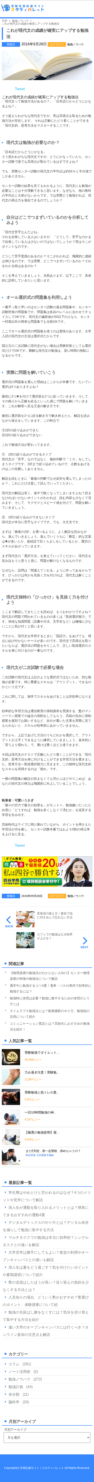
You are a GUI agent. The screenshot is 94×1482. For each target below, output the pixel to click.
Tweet (20, 89)
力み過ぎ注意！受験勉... (42, 1072)
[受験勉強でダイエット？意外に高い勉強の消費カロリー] (11, 1063)
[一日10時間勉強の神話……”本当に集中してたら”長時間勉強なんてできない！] (11, 1123)
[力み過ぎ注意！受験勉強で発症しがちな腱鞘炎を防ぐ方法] (11, 1083)
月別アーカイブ (15, 1429)
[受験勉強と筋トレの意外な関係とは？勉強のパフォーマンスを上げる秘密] (11, 1103)
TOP (4, 21)
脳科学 (13, 1402)
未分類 (13, 1394)
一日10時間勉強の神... (41, 1112)
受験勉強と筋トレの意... (42, 1092)
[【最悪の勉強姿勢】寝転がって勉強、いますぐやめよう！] (11, 1143)
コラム (13, 1364)
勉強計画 (15, 1387)
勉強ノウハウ (75, 44)
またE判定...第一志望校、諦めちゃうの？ (53, 1151)
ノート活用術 (19, 1372)
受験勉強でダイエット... (42, 1052)
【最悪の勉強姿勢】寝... (42, 1132)
